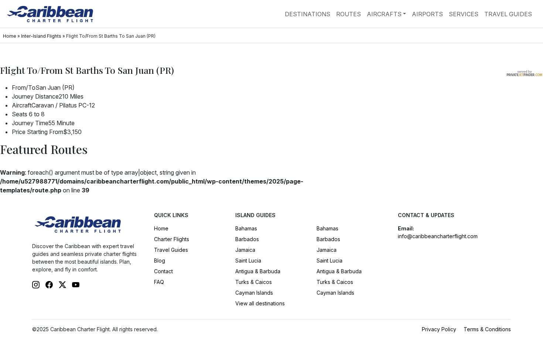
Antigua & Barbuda (257, 271)
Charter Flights (171, 239)
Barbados (247, 239)
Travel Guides (508, 14)
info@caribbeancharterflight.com (438, 236)
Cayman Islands (254, 292)
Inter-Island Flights (41, 36)
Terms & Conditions (487, 329)
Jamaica (245, 250)
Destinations (307, 14)
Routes (348, 14)
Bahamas (246, 228)
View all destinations (260, 303)
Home (9, 36)
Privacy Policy (439, 329)
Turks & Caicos (253, 282)
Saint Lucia (248, 260)
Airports (427, 14)
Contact (163, 271)
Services (463, 14)
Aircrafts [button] (384, 14)
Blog (159, 260)
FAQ (159, 282)
